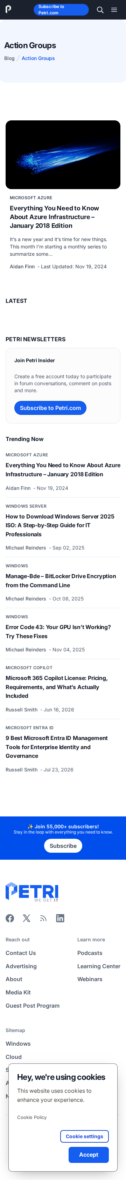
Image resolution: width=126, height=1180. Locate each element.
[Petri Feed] (43, 920)
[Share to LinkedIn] (60, 920)
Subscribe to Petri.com (51, 9)
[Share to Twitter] (26, 920)
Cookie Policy (32, 1117)
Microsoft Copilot (29, 667)
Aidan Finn (23, 266)
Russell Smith (22, 709)
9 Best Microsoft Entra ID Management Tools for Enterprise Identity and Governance (57, 746)
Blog (9, 58)
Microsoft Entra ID (30, 727)
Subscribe (63, 845)
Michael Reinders (27, 548)
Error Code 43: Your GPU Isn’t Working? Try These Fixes (58, 631)
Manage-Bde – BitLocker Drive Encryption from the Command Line (61, 581)
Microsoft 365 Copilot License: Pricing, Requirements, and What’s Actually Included (57, 686)
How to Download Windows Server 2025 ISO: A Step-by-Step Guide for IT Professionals (60, 525)
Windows (17, 565)
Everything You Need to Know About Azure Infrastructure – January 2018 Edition (54, 216)
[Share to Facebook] (10, 920)
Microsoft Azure (31, 197)
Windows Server (26, 506)
